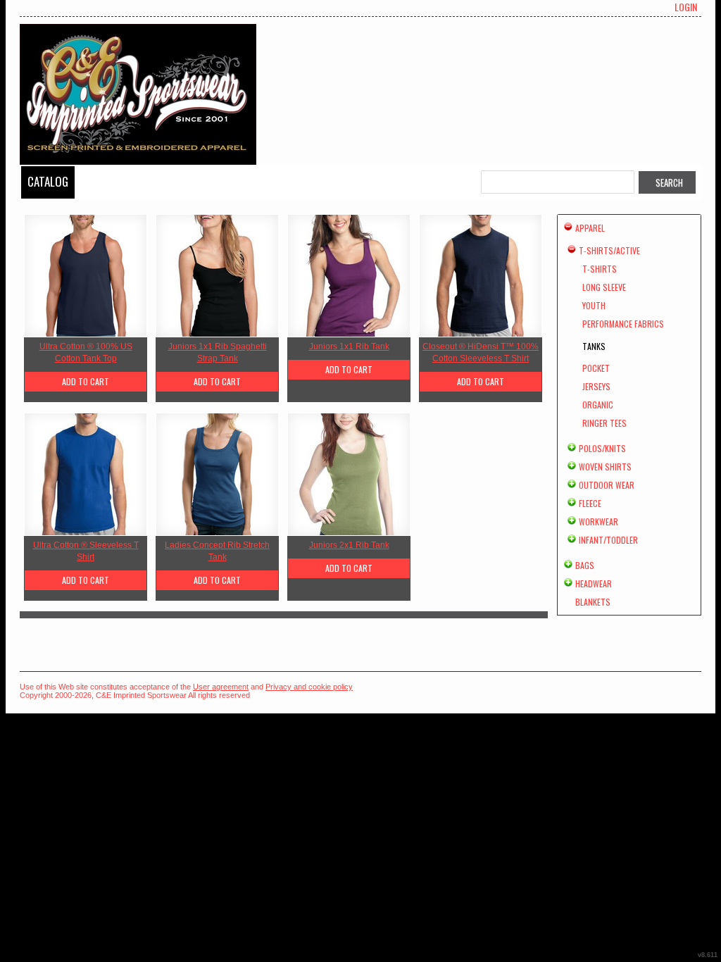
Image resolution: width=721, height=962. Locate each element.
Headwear (593, 583)
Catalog (47, 181)
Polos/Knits (602, 448)
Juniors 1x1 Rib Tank (349, 346)
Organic (597, 405)
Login (686, 7)
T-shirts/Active (609, 250)
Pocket (596, 368)
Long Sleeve (604, 287)
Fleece (590, 503)
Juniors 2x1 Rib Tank (349, 545)
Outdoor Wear (606, 485)
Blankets (592, 602)
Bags (584, 565)
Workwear (598, 521)
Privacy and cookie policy (309, 686)
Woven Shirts (605, 467)
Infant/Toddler (608, 540)
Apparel (590, 228)
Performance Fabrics (623, 324)
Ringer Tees (604, 423)
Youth (594, 305)
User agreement (221, 686)
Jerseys (596, 386)
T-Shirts (599, 269)
